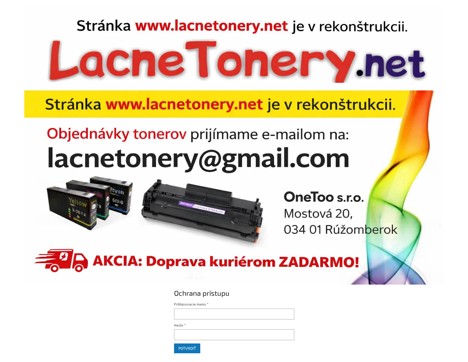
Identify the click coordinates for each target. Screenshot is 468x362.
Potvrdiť (187, 348)
